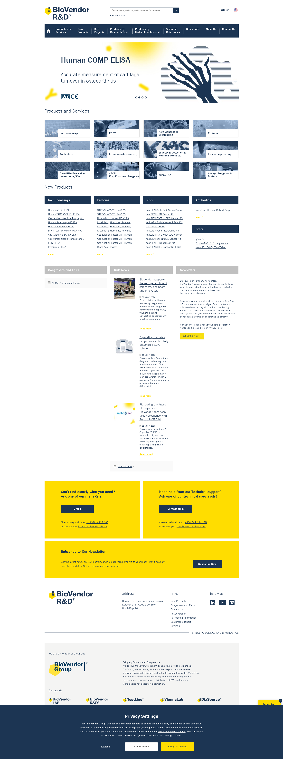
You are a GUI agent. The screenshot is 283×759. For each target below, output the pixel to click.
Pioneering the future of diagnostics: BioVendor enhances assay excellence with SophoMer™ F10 (153, 412)
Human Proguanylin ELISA (62, 222)
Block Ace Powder (107, 247)
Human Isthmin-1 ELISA (61, 226)
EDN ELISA (54, 242)
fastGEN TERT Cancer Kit (160, 242)
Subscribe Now (190, 335)
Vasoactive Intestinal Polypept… (66, 218)
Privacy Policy (215, 327)
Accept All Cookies (177, 746)
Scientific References (173, 30)
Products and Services (64, 30)
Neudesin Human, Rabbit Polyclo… (215, 210)
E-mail (77, 508)
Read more (146, 328)
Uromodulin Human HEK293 (113, 218)
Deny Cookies (141, 746)
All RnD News (125, 466)
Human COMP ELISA (142, 72)
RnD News (121, 270)
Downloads (193, 29)
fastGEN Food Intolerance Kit (162, 230)
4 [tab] (146, 97)
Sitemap (175, 625)
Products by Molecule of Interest (147, 30)
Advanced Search (117, 15)
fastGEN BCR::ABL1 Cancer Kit (163, 238)
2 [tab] (139, 97)
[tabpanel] (142, 72)
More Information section (172, 731)
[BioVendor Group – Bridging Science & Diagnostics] (68, 670)
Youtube (222, 602)
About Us (211, 29)
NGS (149, 200)
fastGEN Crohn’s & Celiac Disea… (165, 210)
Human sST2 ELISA (58, 210)
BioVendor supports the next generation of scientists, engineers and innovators (153, 285)
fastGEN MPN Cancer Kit (160, 214)
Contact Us (228, 29)
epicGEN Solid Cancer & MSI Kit (164, 222)
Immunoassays (59, 200)
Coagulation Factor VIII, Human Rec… (114, 235)
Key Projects (99, 30)
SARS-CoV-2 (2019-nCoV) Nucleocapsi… (111, 210)
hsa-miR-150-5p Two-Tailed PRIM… (211, 247)
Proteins (103, 200)
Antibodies (203, 200)
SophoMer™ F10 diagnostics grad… (212, 243)
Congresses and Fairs (63, 270)
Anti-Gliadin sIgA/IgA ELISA (63, 234)
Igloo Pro (200, 239)
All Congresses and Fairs (65, 282)
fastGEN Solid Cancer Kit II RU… (164, 247)
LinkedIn (212, 602)
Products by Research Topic (119, 30)
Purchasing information (184, 617)
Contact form (176, 508)
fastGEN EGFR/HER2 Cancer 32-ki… (164, 218)
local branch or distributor (92, 526)
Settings (105, 746)
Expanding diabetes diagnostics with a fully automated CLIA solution (154, 342)
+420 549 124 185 (97, 522)
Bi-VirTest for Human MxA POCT (66, 230)
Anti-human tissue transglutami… (66, 238)
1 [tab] (136, 97)
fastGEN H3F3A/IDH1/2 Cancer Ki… (164, 235)
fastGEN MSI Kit (155, 226)
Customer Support (181, 621)
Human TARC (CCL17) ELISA (64, 214)
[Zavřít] (280, 701)
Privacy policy (178, 613)
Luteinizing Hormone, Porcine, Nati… (114, 222)
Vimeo (232, 602)
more (51, 253)
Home (49, 31)
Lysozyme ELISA (57, 247)
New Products (83, 30)
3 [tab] (142, 97)
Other (200, 229)
